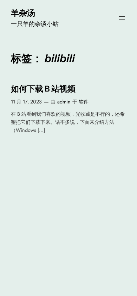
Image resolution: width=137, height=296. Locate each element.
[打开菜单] (122, 18)
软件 (84, 101)
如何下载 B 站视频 (43, 89)
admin (64, 101)
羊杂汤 (23, 13)
